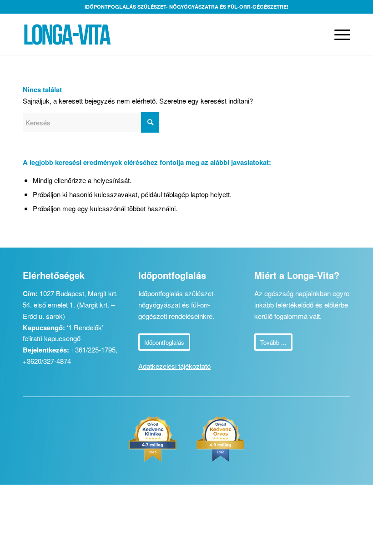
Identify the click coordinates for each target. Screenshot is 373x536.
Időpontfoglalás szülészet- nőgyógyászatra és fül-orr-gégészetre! (186, 6)
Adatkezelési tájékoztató (174, 366)
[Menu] (337, 34)
